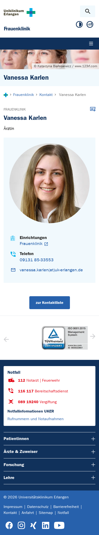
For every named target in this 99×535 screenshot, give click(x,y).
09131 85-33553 (37, 259)
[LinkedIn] (45, 525)
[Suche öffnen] (87, 11)
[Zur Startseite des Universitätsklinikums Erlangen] (19, 12)
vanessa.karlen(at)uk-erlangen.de (51, 270)
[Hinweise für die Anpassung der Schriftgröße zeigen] (90, 25)
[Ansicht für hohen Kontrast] (79, 25)
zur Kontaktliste (49, 302)
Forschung (14, 464)
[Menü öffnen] (91, 44)
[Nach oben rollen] (91, 527)
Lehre (9, 477)
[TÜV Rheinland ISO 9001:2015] (49, 338)
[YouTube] (59, 525)
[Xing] (33, 525)
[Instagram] (21, 525)
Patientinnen (16, 438)
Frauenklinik (15, 109)
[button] (92, 338)
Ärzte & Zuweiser (20, 451)
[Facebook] (9, 525)
